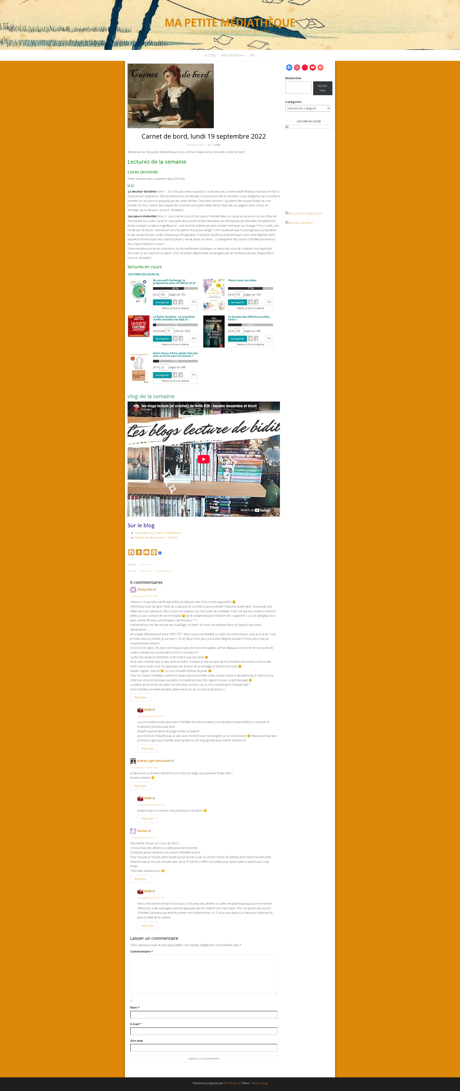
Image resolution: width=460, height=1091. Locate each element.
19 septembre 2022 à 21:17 (144, 837)
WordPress (230, 1083)
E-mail (136, 1024)
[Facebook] (289, 67)
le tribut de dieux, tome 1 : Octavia (156, 537)
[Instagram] (297, 67)
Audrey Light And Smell (153, 761)
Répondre (140, 697)
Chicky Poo (144, 590)
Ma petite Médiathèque (230, 22)
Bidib (217, 144)
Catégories (293, 102)
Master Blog (259, 1083)
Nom (135, 1007)
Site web (136, 1041)
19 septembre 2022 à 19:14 (151, 716)
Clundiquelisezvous (163, 570)
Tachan (142, 831)
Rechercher (293, 78)
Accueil (210, 55)
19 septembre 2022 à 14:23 (144, 596)
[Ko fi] (321, 67)
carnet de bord (146, 564)
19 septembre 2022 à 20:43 (144, 767)
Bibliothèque (232, 55)
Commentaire (141, 951)
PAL (252, 55)
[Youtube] (313, 67)
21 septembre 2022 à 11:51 (151, 897)
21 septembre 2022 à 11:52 (151, 804)
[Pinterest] (305, 67)
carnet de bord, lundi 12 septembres (158, 533)
